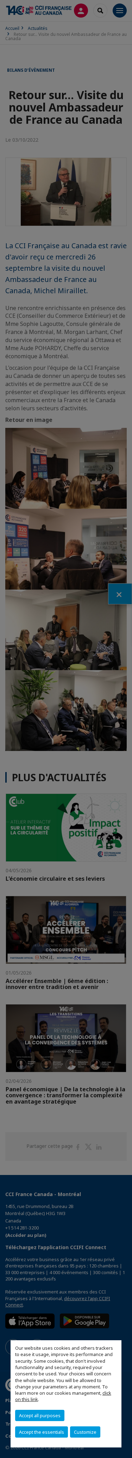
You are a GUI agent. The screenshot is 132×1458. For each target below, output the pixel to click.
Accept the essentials (41, 1432)
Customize (85, 1432)
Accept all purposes (40, 1415)
